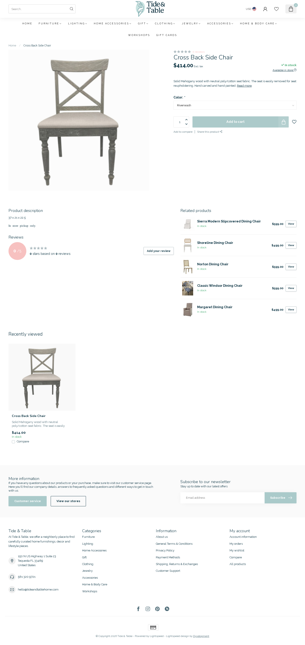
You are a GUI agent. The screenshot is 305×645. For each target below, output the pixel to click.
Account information (243, 536)
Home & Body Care (257, 23)
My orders (236, 543)
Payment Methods (168, 557)
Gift (142, 23)
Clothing (164, 23)
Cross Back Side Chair (37, 45)
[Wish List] (276, 8)
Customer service (27, 501)
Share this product (208, 132)
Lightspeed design (177, 636)
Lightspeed (157, 636)
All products (238, 564)
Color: (179, 97)
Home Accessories (111, 23)
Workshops (139, 35)
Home (27, 23)
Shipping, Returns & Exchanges (177, 564)
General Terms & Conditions (174, 543)
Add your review (158, 251)
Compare (23, 441)
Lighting (76, 23)
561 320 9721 (27, 576)
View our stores (68, 501)
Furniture (49, 23)
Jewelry (190, 23)
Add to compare (182, 132)
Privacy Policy (165, 550)
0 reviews (198, 51)
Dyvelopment (201, 636)
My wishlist (237, 550)
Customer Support (168, 570)
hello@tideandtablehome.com (38, 589)
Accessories (219, 23)
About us (162, 536)
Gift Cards (166, 35)
